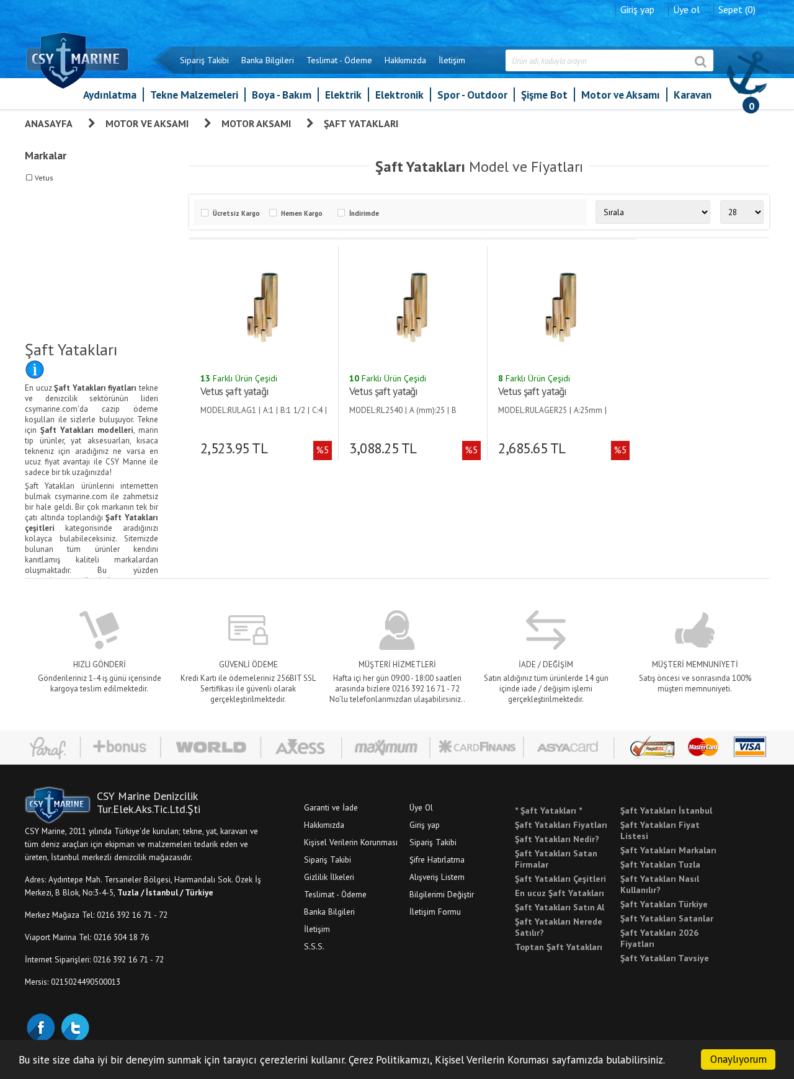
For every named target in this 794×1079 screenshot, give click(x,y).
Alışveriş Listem (437, 876)
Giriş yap (637, 9)
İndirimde (364, 213)
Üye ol (686, 9)
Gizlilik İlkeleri (329, 876)
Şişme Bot (544, 94)
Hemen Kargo (302, 213)
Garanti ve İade (331, 807)
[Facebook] (40, 1026)
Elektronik (399, 94)
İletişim (452, 60)
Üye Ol (421, 807)
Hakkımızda (405, 60)
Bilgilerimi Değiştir (441, 894)
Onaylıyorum (738, 1059)
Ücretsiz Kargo (236, 213)
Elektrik (343, 94)
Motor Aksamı (256, 123)
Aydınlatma (109, 94)
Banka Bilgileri (267, 60)
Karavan (692, 94)
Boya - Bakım (281, 94)
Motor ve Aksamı (620, 94)
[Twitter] (74, 1026)
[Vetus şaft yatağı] (262, 306)
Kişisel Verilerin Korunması (351, 842)
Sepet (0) (737, 9)
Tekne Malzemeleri (194, 94)
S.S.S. (314, 946)
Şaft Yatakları (361, 123)
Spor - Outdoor (472, 94)
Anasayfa (49, 123)
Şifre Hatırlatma (437, 859)
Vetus (44, 177)
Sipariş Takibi (204, 60)
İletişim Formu (435, 911)
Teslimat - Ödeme (339, 60)
